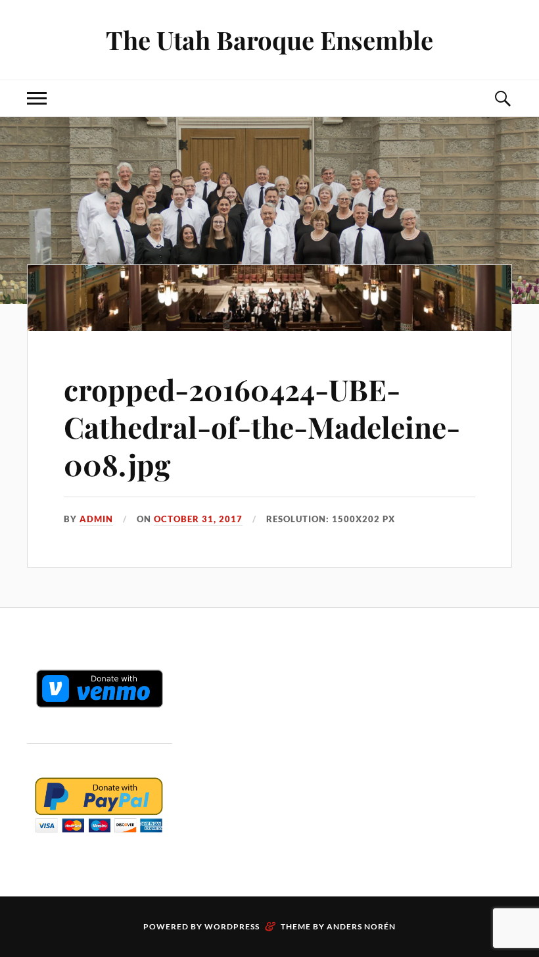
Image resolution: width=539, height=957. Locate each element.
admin (96, 519)
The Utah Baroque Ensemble (269, 40)
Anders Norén (361, 926)
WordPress (232, 926)
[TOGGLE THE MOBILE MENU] (37, 98)
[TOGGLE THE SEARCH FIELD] (502, 98)
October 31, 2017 (198, 519)
